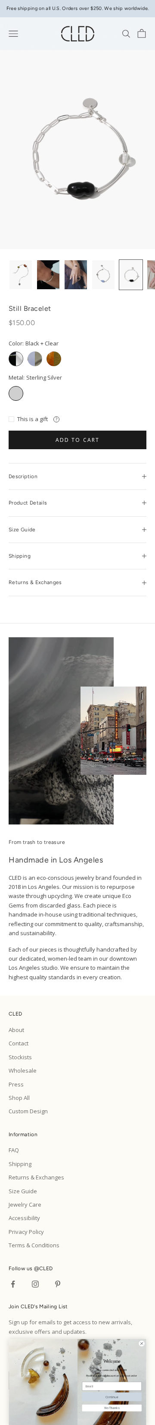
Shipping (20, 1164)
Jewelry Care (25, 1204)
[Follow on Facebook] (13, 1284)
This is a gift (32, 419)
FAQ (14, 1150)
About (16, 1030)
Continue (111, 1396)
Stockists (20, 1057)
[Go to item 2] (48, 274)
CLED (46, 1268)
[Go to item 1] (21, 274)
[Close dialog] (142, 1343)
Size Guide (23, 1191)
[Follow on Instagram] (35, 1284)
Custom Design (28, 1111)
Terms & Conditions (34, 1245)
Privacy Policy (26, 1232)
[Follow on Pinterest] (57, 1284)
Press (16, 1084)
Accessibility (24, 1218)
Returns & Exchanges (36, 1177)
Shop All (19, 1098)
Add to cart (78, 440)
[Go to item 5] (131, 274)
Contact (18, 1043)
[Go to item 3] (76, 274)
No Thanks (112, 1408)
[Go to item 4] (103, 274)
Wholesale (23, 1070)
